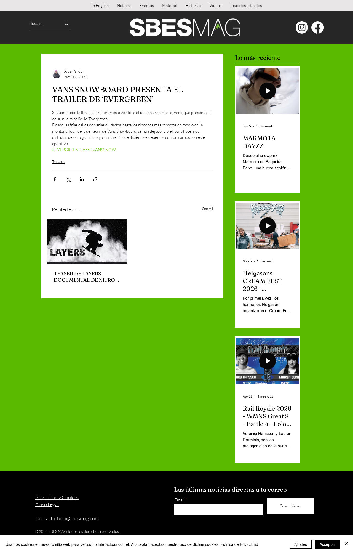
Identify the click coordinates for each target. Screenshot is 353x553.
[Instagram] (302, 27)
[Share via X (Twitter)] (68, 179)
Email (179, 500)
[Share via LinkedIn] (81, 179)
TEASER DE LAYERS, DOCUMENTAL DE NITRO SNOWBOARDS (84, 276)
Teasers (58, 161)
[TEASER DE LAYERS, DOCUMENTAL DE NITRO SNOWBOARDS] (87, 241)
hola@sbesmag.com (78, 518)
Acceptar (327, 544)
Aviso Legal (47, 504)
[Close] (346, 544)
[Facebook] (317, 27)
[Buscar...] (66, 23)
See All (207, 208)
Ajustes (300, 544)
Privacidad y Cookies (57, 497)
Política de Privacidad (239, 544)
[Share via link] (95, 179)
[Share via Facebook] (54, 179)
